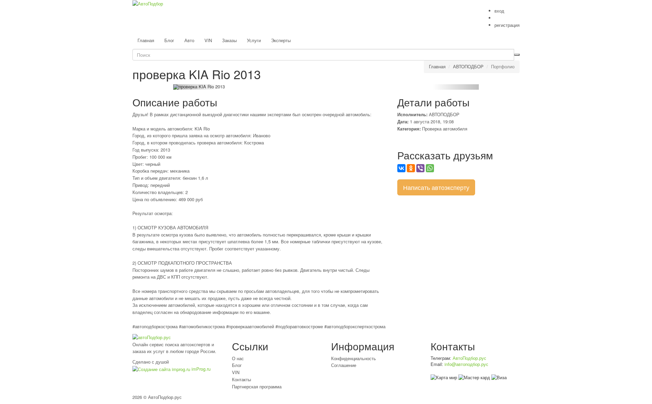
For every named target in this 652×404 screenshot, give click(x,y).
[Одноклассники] (411, 168)
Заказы (229, 40)
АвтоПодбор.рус (469, 358)
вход (499, 10)
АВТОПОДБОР (468, 66)
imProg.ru (200, 369)
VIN (208, 40)
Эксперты (281, 40)
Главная (146, 40)
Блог (169, 40)
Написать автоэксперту (436, 187)
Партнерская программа (257, 386)
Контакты (241, 379)
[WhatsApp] (430, 168)
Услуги (254, 40)
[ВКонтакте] (401, 168)
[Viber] (420, 168)
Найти (517, 55)
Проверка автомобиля (444, 128)
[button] (196, 87)
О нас (238, 358)
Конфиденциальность (353, 358)
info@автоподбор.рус (466, 364)
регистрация (507, 25)
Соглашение (343, 365)
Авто (189, 40)
